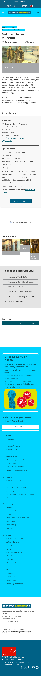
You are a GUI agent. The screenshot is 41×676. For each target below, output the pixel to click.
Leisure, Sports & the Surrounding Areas (19, 496)
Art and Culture (12, 542)
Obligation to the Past (16, 287)
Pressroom (10, 577)
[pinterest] (29, 667)
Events (9, 484)
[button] (8, 323)
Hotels (9, 507)
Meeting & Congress (14, 563)
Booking (9, 504)
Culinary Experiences (15, 467)
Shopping (10, 491)
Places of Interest (13, 446)
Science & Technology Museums (21, 297)
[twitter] (25, 667)
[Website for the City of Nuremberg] (20, 651)
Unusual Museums (15, 302)
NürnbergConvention (14, 584)
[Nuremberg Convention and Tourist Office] (19, 12)
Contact (23, 6)
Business (10, 559)
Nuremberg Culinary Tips (16, 470)
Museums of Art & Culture (18, 277)
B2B (15, 6)
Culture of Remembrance (16, 539)
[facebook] (21, 667)
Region (9, 443)
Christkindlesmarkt (14, 481)
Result (8, 514)
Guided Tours (11, 450)
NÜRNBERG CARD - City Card (18, 518)
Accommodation (13, 511)
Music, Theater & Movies (16, 488)
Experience (10, 477)
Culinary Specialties (14, 552)
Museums (10, 439)
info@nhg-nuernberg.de (14, 138)
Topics (8, 535)
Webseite (8, 141)
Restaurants (11, 463)
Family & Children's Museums (20, 292)
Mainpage (10, 573)
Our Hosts (10, 528)
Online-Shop (11, 525)
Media (9, 6)
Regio (8, 549)
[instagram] (37, 667)
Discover (9, 436)
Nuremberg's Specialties (16, 460)
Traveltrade (11, 580)
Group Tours (11, 521)
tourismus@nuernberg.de (20, 632)
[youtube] (33, 667)
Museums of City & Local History (21, 282)
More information (14, 387)
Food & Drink (11, 456)
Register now (20, 427)
